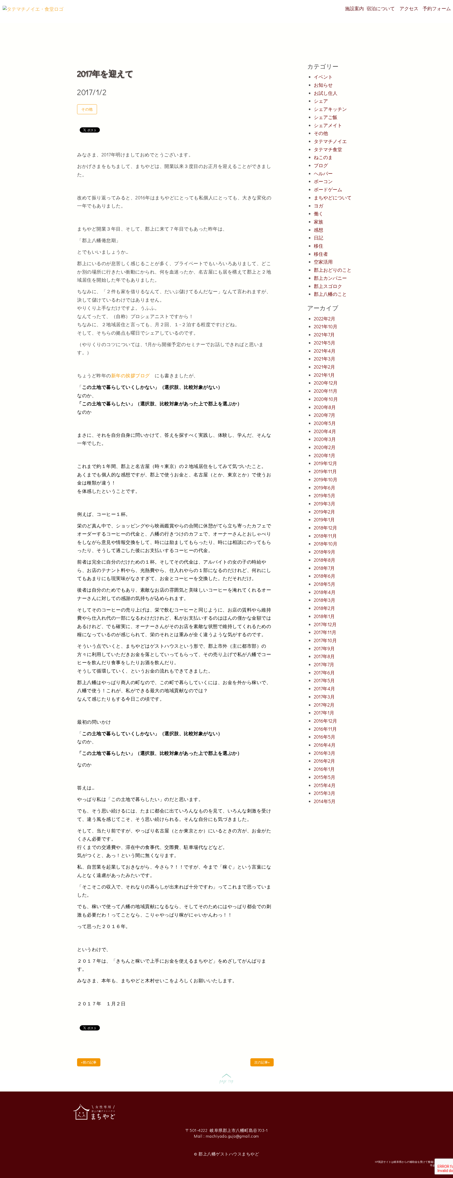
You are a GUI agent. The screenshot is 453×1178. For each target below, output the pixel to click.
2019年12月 (325, 463)
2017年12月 (325, 624)
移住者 (321, 254)
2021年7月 (324, 334)
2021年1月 (324, 375)
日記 (318, 237)
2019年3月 (324, 503)
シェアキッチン (330, 109)
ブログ (321, 165)
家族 (318, 222)
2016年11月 (325, 729)
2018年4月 (325, 592)
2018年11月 (325, 536)
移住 (318, 246)
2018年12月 (325, 528)
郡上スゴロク (328, 286)
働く (318, 213)
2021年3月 (324, 359)
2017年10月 (325, 640)
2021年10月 (325, 326)
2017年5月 (324, 680)
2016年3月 (324, 753)
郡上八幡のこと (330, 294)
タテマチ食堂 (328, 149)
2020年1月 (324, 455)
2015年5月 (324, 777)
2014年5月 (325, 801)
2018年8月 (324, 560)
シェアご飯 (325, 117)
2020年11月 (325, 391)
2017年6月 (324, 672)
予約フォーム (437, 8)
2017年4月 (324, 688)
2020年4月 (325, 431)
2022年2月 (324, 318)
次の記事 (262, 1062)
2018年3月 (324, 600)
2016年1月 (324, 769)
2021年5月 (324, 343)
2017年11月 (325, 632)
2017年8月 (324, 656)
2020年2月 (325, 447)
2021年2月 (324, 367)
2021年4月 (325, 351)
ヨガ (318, 206)
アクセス (409, 8)
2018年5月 (324, 584)
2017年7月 (324, 664)
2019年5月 (324, 495)
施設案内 (354, 8)
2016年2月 (324, 761)
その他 (87, 109)
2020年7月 (324, 415)
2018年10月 (325, 544)
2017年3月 (324, 697)
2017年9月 (324, 648)
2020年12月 (326, 383)
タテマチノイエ (330, 141)
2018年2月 (324, 608)
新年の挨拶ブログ (133, 375)
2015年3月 (324, 793)
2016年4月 (325, 745)
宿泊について (380, 8)
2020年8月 (325, 407)
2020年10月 (326, 399)
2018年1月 (324, 616)
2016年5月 (324, 737)
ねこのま (323, 157)
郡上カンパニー (330, 278)
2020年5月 (325, 423)
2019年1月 (324, 519)
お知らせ (323, 85)
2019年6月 (324, 487)
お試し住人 (325, 93)
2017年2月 (324, 705)
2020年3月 (325, 439)
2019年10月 (325, 479)
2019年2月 (324, 512)
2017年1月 (324, 713)
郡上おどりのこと (333, 270)
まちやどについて (333, 197)
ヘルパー (323, 173)
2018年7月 (324, 568)
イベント (323, 77)
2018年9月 (324, 552)
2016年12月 (325, 721)
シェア (321, 101)
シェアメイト (328, 125)
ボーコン (323, 181)
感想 (318, 230)
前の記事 (88, 1062)
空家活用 (323, 262)
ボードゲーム (328, 189)
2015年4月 (325, 785)
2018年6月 (324, 576)
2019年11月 (325, 471)
